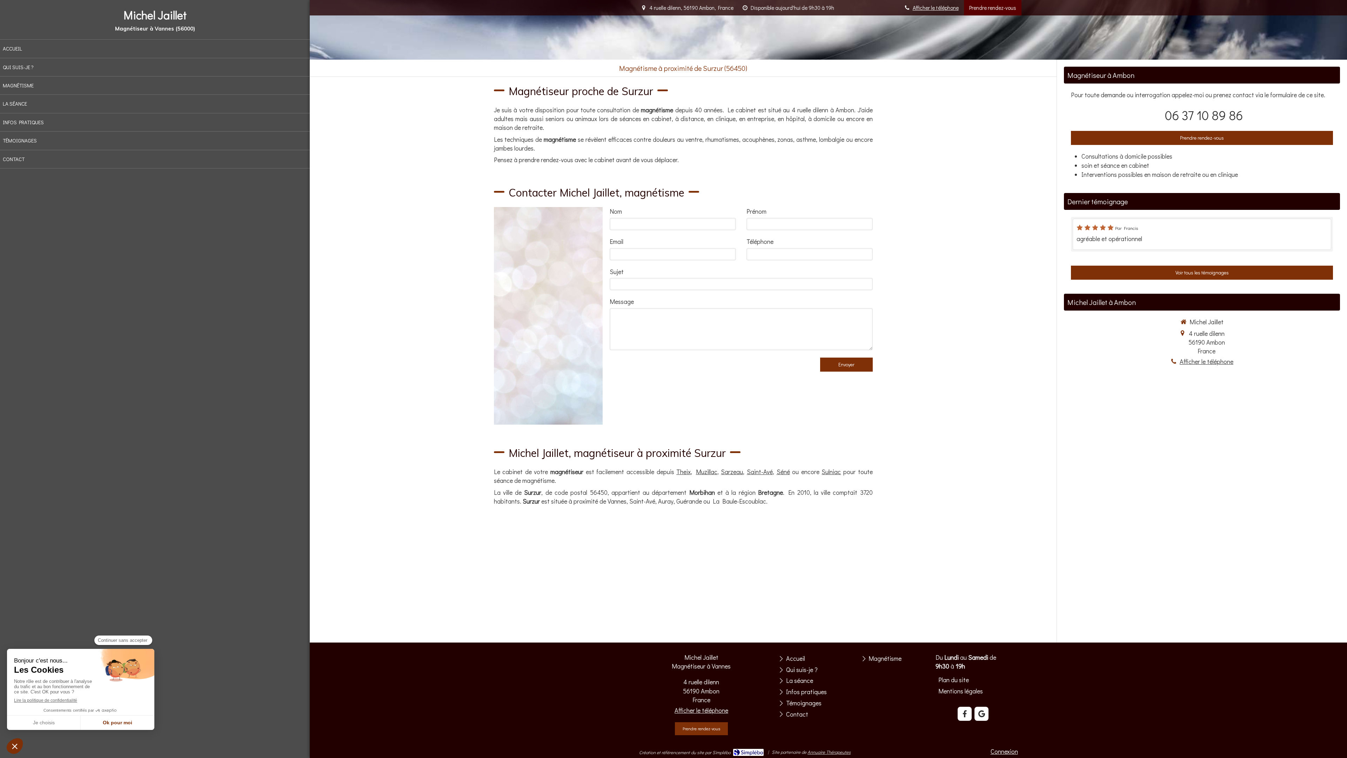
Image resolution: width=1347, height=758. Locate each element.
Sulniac (831, 471)
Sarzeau (732, 471)
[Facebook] (965, 714)
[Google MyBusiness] (981, 714)
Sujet (617, 271)
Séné (783, 471)
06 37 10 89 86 (1204, 115)
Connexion (1004, 751)
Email (616, 241)
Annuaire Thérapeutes (829, 752)
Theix (683, 471)
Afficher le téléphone (936, 7)
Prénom (756, 211)
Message (622, 301)
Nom (616, 211)
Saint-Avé (760, 471)
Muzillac (706, 471)
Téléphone (759, 241)
